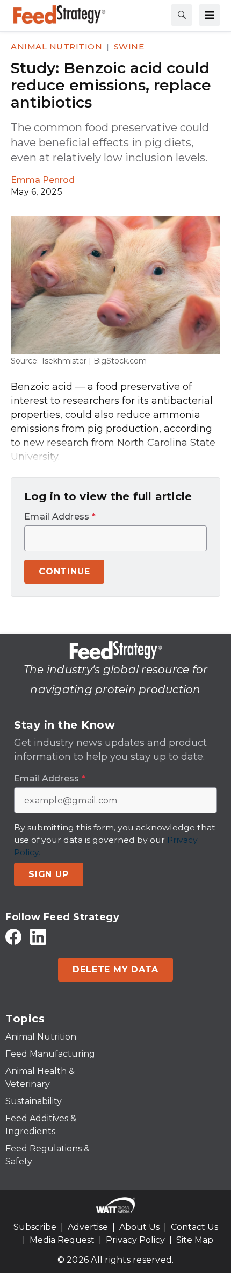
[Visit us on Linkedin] (38, 936)
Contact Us (194, 1227)
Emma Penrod (43, 180)
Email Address (60, 517)
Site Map (194, 1240)
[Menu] (209, 15)
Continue (64, 571)
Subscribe (34, 1227)
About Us (139, 1227)
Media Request (62, 1240)
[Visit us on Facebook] (13, 936)
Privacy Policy (135, 1240)
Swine (129, 46)
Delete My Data (115, 969)
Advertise (88, 1227)
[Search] (181, 15)
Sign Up (48, 874)
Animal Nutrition (56, 46)
